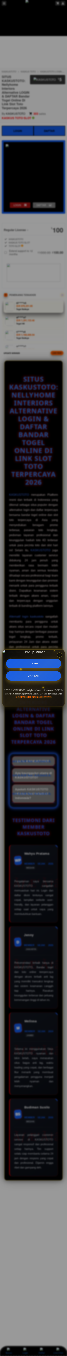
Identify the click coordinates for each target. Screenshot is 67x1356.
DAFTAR (33, 675)
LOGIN (33, 663)
